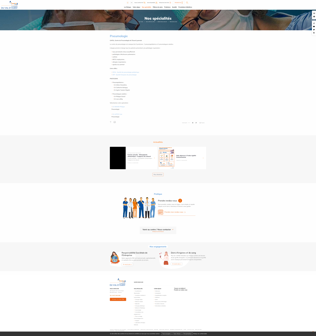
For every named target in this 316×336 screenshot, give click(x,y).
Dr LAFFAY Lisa (117, 114)
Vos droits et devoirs (159, 303)
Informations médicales (160, 305)
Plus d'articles (158, 174)
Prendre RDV (178, 2)
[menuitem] (140, 292)
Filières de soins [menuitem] (158, 7)
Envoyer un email (117, 299)
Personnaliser (187, 333)
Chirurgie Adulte (139, 299)
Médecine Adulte (162, 21)
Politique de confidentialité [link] (200, 333)
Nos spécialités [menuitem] (146, 7)
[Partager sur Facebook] (192, 122)
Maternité (137, 303)
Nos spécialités (150, 21)
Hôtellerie (157, 297)
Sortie (156, 299)
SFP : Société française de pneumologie (125, 75)
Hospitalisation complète (160, 295)
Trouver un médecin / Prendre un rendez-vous (180, 289)
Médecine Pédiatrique (140, 308)
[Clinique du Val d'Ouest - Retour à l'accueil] (117, 282)
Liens (184, 329)
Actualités (158, 142)
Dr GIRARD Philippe (119, 106)
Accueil (141, 21)
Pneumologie (173, 21)
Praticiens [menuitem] (167, 7)
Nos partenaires (119, 330)
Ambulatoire (158, 293)
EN (131, 2)
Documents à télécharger (161, 301)
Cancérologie (138, 310)
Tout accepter (166, 333)
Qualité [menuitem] (174, 7)
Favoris (202, 122)
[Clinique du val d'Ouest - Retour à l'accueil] (9, 5)
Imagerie (137, 320)
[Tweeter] (196, 122)
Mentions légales (164, 329)
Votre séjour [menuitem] (136, 7)
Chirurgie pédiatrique (140, 305)
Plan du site (190, 329)
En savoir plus (127, 264)
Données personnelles (176, 329)
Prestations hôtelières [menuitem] (185, 7)
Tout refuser (177, 333)
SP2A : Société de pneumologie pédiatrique (126, 72)
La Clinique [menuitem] (127, 7)
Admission (157, 291)
